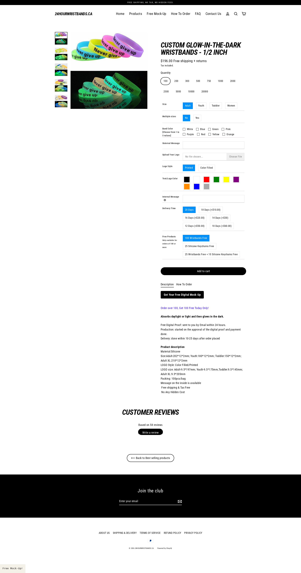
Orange (230, 134)
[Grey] (207, 186)
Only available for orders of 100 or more (169, 243)
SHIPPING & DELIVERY (125, 532)
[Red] (207, 179)
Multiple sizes (169, 116)
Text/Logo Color (170, 178)
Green (215, 129)
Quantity (166, 72)
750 (209, 81)
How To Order (180, 14)
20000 (204, 91)
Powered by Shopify (164, 548)
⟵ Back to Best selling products (150, 458)
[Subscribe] (179, 501)
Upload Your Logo (170, 154)
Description (167, 284)
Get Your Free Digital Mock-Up (182, 294)
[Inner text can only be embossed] (165, 200)
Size (164, 104)
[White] (197, 179)
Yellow (215, 134)
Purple (190, 134)
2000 (232, 81)
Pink (228, 129)
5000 (178, 91)
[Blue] (197, 186)
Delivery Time (169, 208)
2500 (166, 91)
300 (187, 81)
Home (120, 14)
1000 (220, 81)
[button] (12, 568)
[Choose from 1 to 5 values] (170, 134)
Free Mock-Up (156, 14)
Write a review (150, 432)
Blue (202, 129)
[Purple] (236, 179)
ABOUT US (104, 532)
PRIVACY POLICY (193, 532)
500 (198, 81)
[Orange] (187, 186)
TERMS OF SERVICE (150, 532)
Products (135, 14)
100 (165, 81)
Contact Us (213, 14)
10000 (191, 91)
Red (203, 134)
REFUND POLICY (172, 532)
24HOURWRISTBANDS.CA (73, 14)
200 (176, 81)
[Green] (216, 179)
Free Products (169, 241)
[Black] (187, 179)
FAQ (198, 14)
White (190, 129)
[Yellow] (226, 179)
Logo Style (167, 166)
